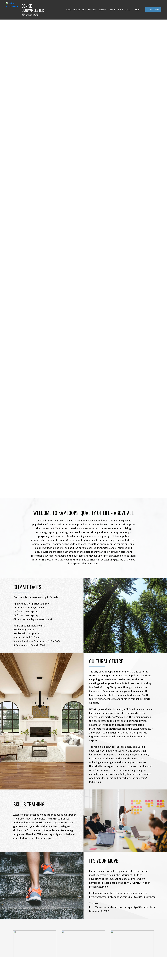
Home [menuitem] (68, 10)
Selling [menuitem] (102, 10)
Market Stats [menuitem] (116, 10)
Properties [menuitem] (78, 10)
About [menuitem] (128, 10)
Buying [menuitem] (91, 10)
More (137, 10)
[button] (153, 9)
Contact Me (153, 10)
